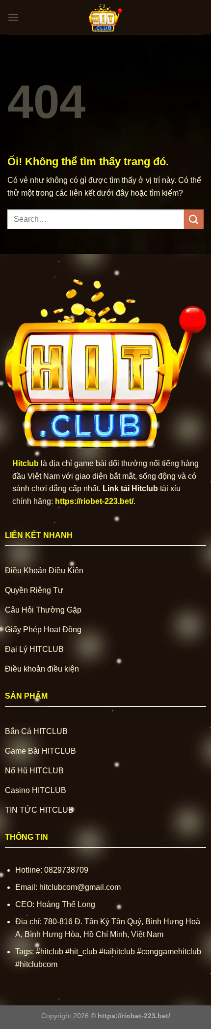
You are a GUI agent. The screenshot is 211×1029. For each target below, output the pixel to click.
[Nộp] (194, 219)
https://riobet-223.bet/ (94, 501)
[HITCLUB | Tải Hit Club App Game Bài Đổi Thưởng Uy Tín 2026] (105, 17)
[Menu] (13, 17)
